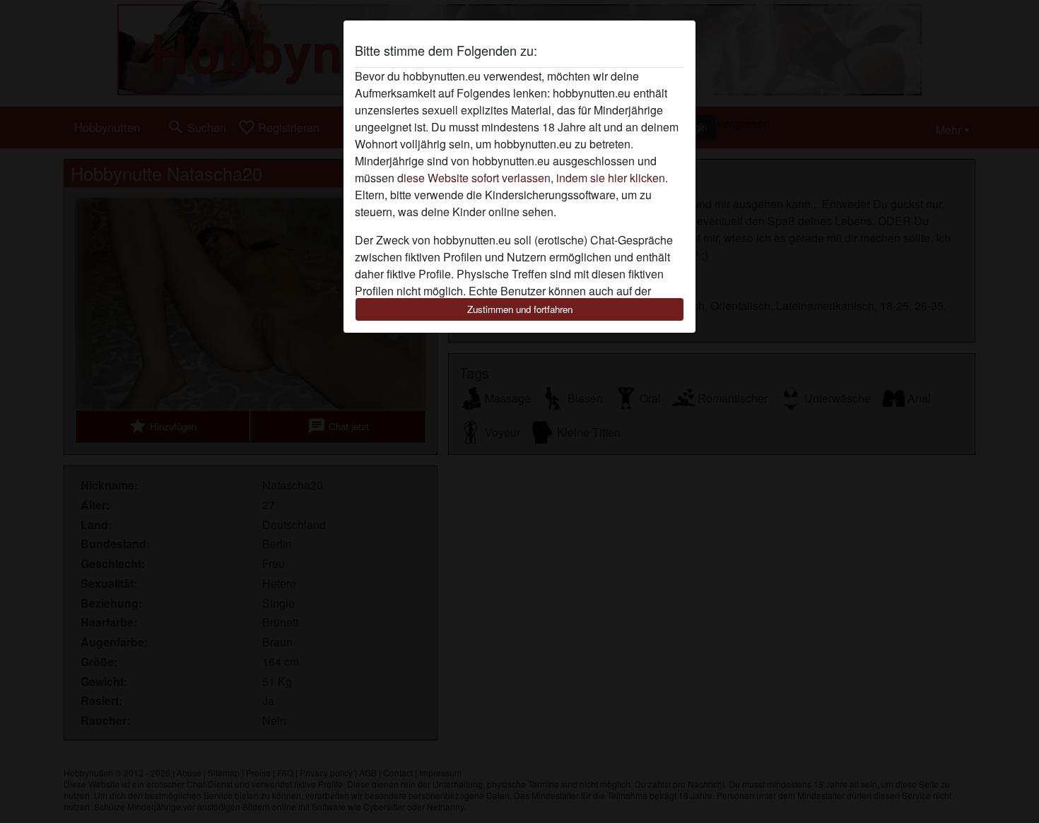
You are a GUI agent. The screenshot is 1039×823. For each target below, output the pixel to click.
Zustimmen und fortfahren (520, 309)
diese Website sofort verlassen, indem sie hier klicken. (532, 178)
